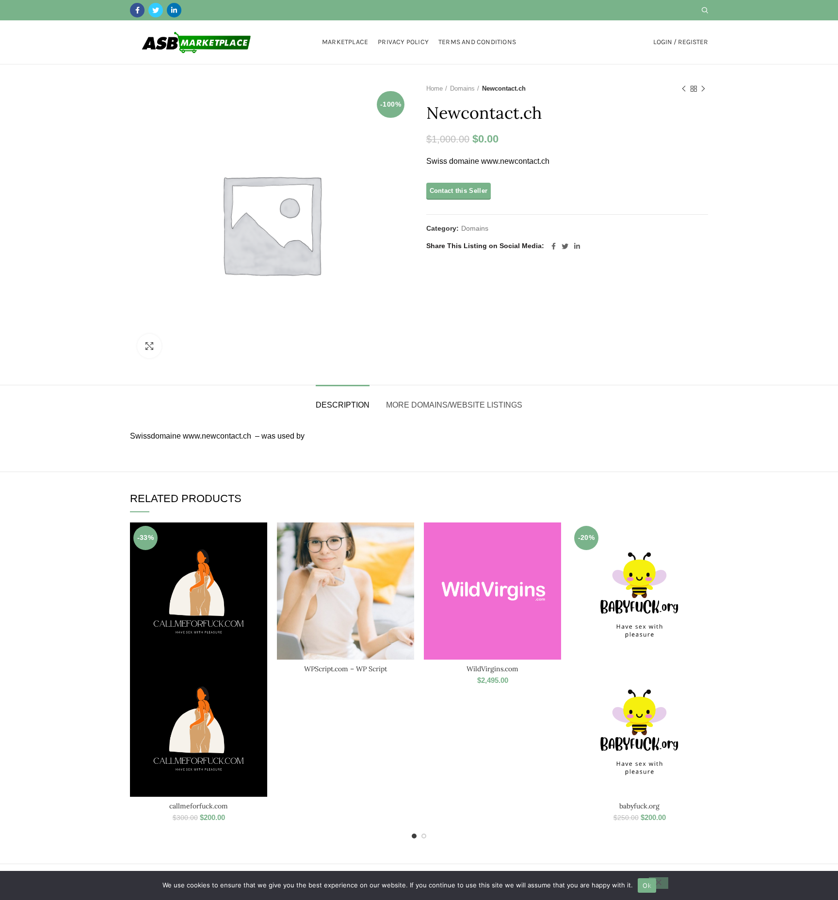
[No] (658, 883)
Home (434, 88)
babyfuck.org (639, 806)
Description (343, 405)
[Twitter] (155, 10)
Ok (647, 885)
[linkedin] (174, 10)
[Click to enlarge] (149, 346)
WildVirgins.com (492, 668)
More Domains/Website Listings (454, 405)
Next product (703, 89)
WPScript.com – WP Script (345, 668)
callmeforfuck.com (198, 806)
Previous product (684, 89)
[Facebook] (137, 10)
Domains (462, 88)
